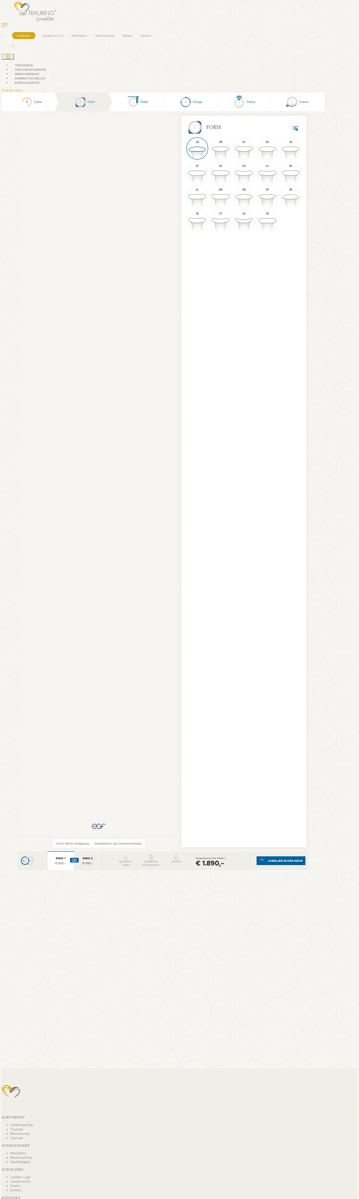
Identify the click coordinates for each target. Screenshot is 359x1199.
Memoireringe (27, 74)
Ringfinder (24, 35)
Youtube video (12, 90)
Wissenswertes (104, 35)
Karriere (146, 35)
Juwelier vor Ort (52, 35)
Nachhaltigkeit (20, 1162)
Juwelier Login (20, 1177)
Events (15, 1186)
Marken (128, 35)
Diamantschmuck (30, 78)
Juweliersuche (20, 1181)
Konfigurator (27, 83)
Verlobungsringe (30, 70)
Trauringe (24, 65)
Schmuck (16, 1138)
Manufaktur (79, 35)
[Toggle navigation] (5, 25)
